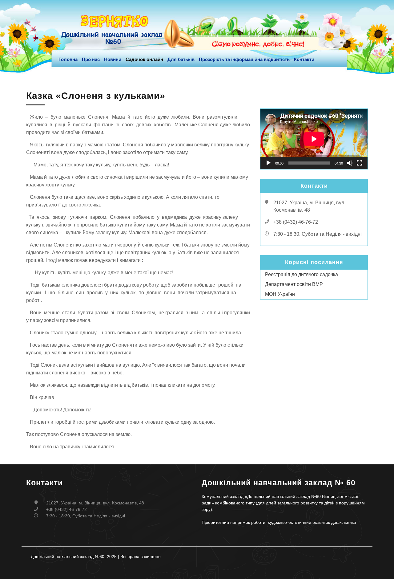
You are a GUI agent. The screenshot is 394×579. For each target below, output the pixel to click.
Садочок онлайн (144, 59)
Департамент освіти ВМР (294, 284)
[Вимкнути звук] (350, 163)
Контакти (304, 59)
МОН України (280, 294)
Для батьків (181, 59)
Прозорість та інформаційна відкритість (244, 59)
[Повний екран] (359, 163)
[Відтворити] (268, 163)
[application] (314, 139)
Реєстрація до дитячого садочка (301, 274)
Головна (68, 59)
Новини (112, 59)
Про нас (91, 59)
